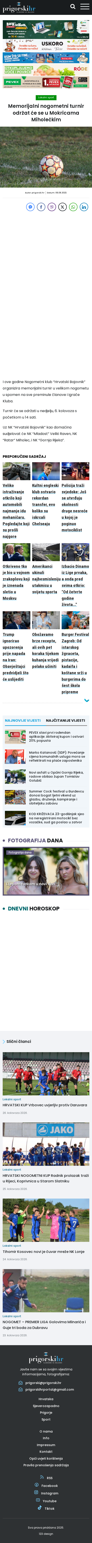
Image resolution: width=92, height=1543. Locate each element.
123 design (46, 1534)
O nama (46, 1431)
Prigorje (46, 1412)
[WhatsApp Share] (73, 207)
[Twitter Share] (62, 207)
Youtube (49, 1501)
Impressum (46, 1445)
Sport (46, 1419)
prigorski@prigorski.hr (43, 1383)
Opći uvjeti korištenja (46, 1458)
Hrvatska (46, 1399)
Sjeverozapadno (46, 1406)
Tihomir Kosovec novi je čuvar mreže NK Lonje (43, 1251)
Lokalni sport (46, 97)
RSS (49, 1478)
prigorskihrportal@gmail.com (49, 1389)
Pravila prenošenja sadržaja (46, 1465)
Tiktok (49, 1508)
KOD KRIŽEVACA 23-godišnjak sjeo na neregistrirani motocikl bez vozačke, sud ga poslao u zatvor (56, 818)
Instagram (49, 1493)
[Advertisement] (46, 249)
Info (46, 1438)
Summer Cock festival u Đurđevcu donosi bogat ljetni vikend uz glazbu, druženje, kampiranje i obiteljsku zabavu (56, 797)
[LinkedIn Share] (84, 207)
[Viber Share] (52, 207)
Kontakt (46, 1451)
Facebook (50, 1486)
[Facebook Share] (41, 207)
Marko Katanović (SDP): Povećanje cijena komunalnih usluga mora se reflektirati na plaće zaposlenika (57, 756)
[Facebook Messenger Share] (30, 207)
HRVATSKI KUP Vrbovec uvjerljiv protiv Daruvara (45, 1105)
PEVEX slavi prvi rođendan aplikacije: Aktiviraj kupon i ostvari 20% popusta (56, 736)
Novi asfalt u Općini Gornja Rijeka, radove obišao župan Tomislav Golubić (56, 776)
